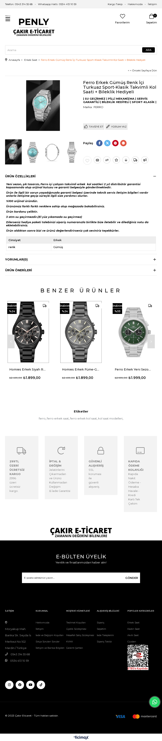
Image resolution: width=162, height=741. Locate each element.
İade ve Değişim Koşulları (49, 635)
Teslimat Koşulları (76, 622)
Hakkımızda (135, 4)
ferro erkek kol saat (83, 418)
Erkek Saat (133, 622)
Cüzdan (131, 641)
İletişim (152, 4)
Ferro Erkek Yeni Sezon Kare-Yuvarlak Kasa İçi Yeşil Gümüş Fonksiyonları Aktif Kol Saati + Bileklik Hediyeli (134, 369)
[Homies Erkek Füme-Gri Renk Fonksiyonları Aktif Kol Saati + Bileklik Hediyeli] (81, 332)
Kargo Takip (115, 4)
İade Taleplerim (105, 635)
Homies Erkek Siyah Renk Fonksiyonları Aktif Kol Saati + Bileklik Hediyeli (28, 369)
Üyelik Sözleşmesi (76, 628)
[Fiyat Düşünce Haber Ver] (126, 160)
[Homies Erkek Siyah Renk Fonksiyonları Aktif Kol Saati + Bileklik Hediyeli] (28, 332)
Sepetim (101, 628)
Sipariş (100, 622)
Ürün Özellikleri (20, 176)
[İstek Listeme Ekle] (97, 160)
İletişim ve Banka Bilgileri (50, 647)
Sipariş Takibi (104, 641)
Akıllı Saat (133, 635)
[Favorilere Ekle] (87, 160)
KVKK (69, 641)
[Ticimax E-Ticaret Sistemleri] (81, 738)
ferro (42, 418)
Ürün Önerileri (18, 270)
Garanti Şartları (74, 647)
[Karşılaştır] (107, 160)
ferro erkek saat (58, 418)
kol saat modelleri (110, 418)
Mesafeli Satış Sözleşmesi (80, 635)
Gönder (131, 578)
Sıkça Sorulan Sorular (47, 641)
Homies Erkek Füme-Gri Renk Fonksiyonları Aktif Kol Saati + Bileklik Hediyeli (81, 369)
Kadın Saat (133, 628)
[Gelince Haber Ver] (144, 160)
